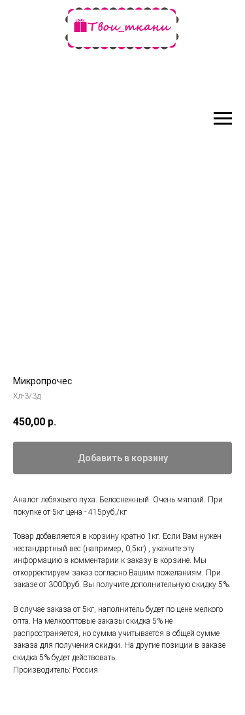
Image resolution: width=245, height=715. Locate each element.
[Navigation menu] (223, 118)
